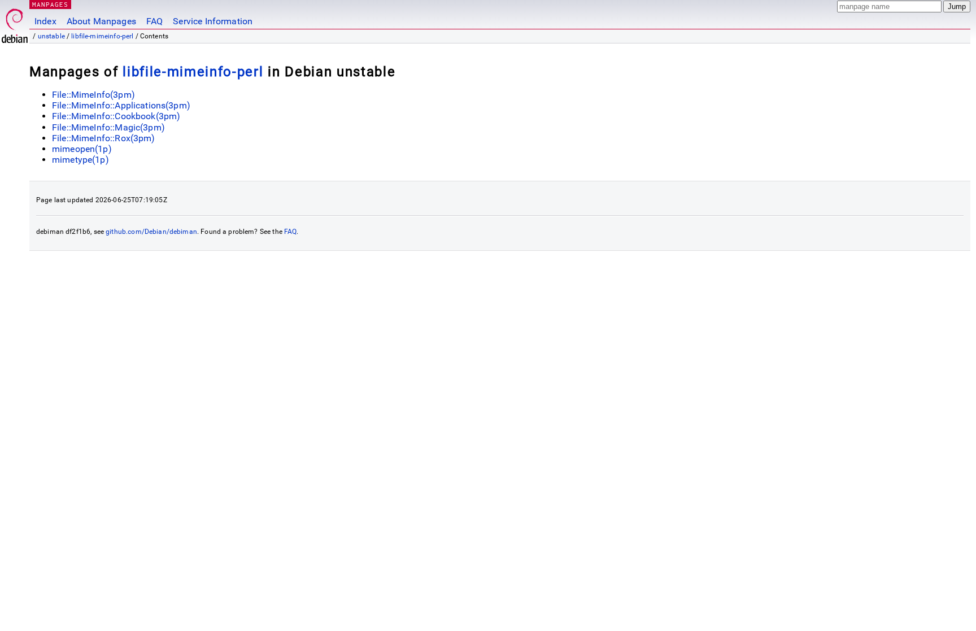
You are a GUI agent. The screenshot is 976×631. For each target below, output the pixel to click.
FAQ (154, 21)
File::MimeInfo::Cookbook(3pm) (116, 116)
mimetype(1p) (80, 159)
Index (45, 21)
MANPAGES (50, 4)
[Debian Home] (15, 23)
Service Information (212, 21)
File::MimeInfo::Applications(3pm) (121, 105)
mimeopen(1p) (82, 148)
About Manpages (101, 21)
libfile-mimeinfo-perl (102, 36)
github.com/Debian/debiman (151, 232)
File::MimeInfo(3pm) (93, 94)
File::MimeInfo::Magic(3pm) (108, 127)
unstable (51, 36)
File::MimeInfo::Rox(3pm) (103, 138)
